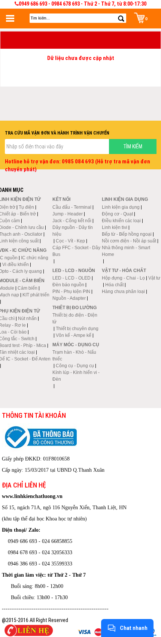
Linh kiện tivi (114, 227)
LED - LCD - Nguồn (73, 270)
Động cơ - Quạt (117, 214)
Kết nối (61, 199)
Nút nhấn (27, 318)
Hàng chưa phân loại (123, 291)
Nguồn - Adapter (69, 298)
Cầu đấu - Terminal (71, 207)
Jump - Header (67, 214)
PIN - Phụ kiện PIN (71, 291)
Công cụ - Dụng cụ (75, 365)
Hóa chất (114, 284)
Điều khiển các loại (121, 220)
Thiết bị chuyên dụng (77, 328)
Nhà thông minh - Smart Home (126, 251)
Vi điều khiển (15, 264)
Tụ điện (26, 207)
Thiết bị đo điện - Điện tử (74, 318)
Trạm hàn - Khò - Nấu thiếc (74, 356)
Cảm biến (27, 288)
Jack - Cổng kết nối (71, 220)
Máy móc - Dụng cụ (75, 344)
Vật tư (154, 278)
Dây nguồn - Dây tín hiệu (72, 231)
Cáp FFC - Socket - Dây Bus (76, 251)
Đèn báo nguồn (68, 284)
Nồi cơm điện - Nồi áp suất (129, 241)
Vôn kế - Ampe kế (73, 335)
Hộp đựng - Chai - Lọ (123, 278)
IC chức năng (34, 257)
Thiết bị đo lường (74, 307)
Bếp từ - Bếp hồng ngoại (127, 234)
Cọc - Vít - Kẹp (70, 241)
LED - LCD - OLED (71, 278)
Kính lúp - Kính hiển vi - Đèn (76, 376)
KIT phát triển (35, 295)
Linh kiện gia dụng (121, 207)
